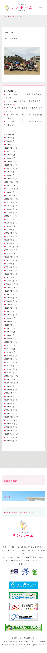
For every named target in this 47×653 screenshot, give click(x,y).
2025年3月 (9, 175)
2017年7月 (9, 362)
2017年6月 (9, 366)
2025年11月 (10, 155)
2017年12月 (10, 345)
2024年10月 (10, 189)
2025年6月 (9, 172)
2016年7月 (9, 393)
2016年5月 (9, 400)
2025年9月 (9, 162)
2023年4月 (9, 216)
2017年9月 (9, 356)
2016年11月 (10, 379)
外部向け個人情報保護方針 (23, 638)
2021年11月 (10, 253)
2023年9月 (9, 202)
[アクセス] (23, 503)
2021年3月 (9, 274)
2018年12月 (10, 328)
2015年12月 (10, 417)
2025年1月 (9, 179)
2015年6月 (9, 437)
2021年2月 (9, 277)
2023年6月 (9, 209)
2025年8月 (9, 165)
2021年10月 (10, 257)
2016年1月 (9, 413)
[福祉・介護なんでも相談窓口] (23, 519)
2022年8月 (9, 230)
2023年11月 (10, 196)
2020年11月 (10, 288)
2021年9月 (9, 260)
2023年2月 (9, 223)
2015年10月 (10, 424)
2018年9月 (9, 335)
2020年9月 (9, 294)
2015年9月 (9, 427)
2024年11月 (10, 185)
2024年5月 (9, 192)
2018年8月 (9, 339)
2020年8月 (9, 298)
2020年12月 (10, 284)
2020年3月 (9, 315)
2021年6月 (9, 267)
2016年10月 (10, 383)
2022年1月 (9, 247)
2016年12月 (10, 376)
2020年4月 (9, 311)
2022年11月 (10, 226)
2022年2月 (9, 243)
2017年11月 (10, 349)
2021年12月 (10, 250)
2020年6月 (9, 305)
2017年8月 (9, 359)
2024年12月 (10, 182)
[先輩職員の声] (23, 487)
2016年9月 (9, 386)
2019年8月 (9, 325)
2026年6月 (9, 138)
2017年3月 (9, 369)
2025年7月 (9, 168)
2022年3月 (9, 240)
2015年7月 (9, 434)
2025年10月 (10, 158)
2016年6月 (9, 396)
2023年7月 (9, 206)
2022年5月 (9, 233)
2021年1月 (9, 281)
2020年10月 (10, 291)
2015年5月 (9, 441)
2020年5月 (9, 308)
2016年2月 (9, 410)
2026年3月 (9, 141)
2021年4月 (9, 270)
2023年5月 (9, 213)
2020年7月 (9, 301)
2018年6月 (9, 342)
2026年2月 (9, 145)
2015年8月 (9, 430)
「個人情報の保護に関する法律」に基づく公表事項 (23, 641)
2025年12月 (10, 151)
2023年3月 (9, 219)
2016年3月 (9, 407)
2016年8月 (9, 390)
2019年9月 (9, 322)
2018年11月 (10, 332)
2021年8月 (9, 264)
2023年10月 (10, 199)
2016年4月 (9, 403)
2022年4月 (9, 236)
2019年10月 (10, 318)
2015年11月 (10, 420)
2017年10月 (10, 352)
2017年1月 (9, 373)
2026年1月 (9, 148)
